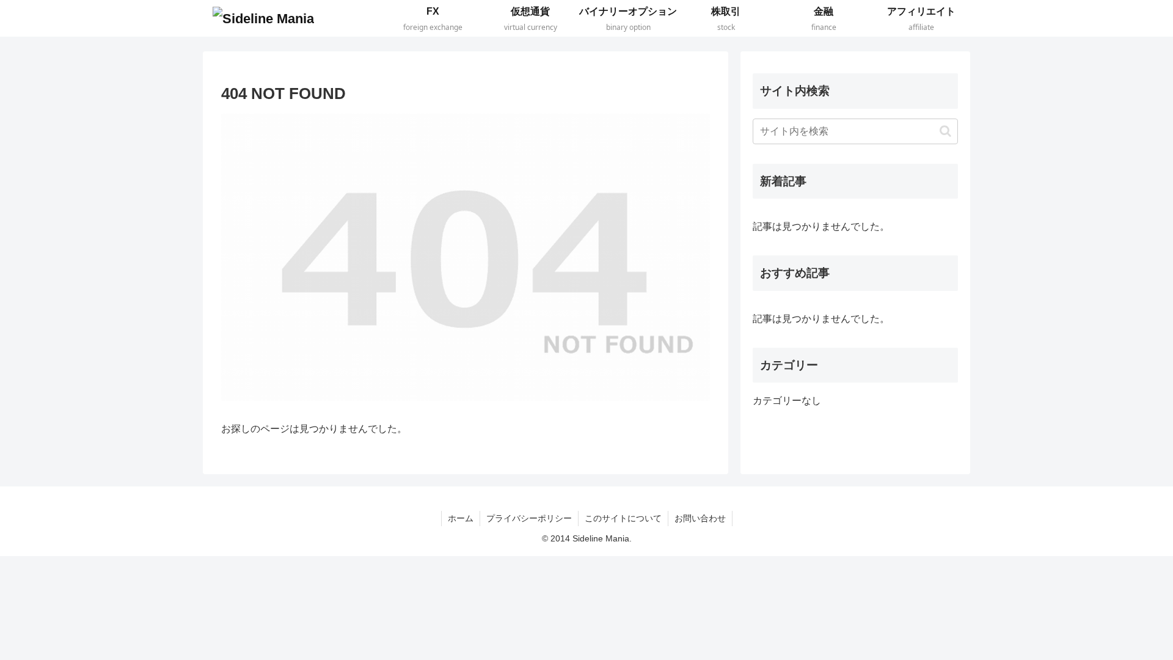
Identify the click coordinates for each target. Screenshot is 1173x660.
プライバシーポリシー (529, 518)
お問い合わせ (700, 518)
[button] (945, 131)
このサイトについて (623, 518)
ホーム (460, 518)
